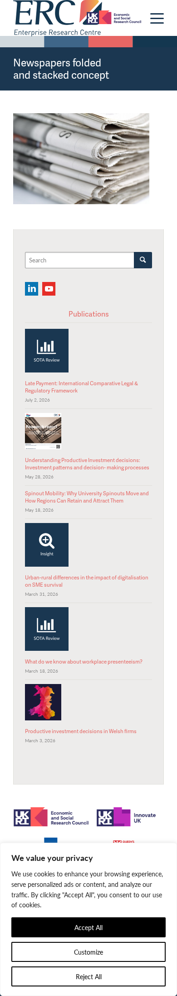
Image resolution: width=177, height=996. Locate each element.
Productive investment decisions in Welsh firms (81, 731)
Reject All (89, 976)
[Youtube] (48, 289)
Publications (89, 314)
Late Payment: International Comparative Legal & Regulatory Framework (81, 386)
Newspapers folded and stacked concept (61, 68)
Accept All (88, 927)
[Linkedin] (31, 289)
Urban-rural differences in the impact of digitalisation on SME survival (86, 581)
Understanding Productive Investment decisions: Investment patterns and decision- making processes (87, 463)
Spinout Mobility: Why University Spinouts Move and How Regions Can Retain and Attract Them (87, 496)
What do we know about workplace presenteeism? (84, 661)
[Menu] (152, 18)
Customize (88, 951)
